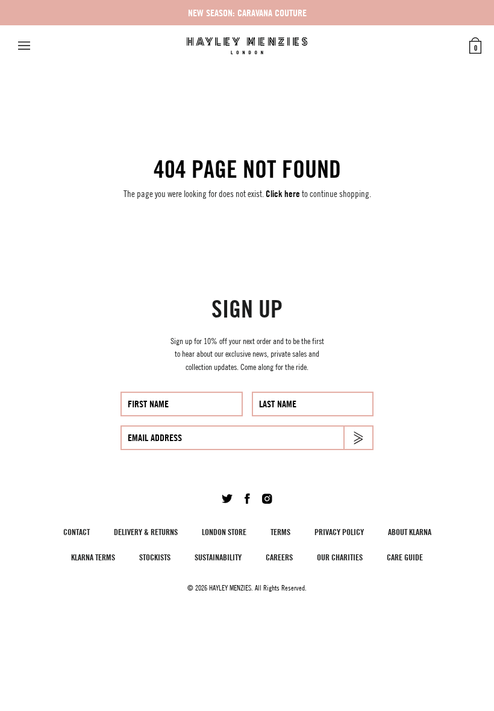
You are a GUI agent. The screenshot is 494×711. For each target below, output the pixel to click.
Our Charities (340, 557)
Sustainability (218, 557)
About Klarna (409, 532)
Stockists (154, 557)
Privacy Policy (339, 532)
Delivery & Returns (146, 532)
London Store (224, 532)
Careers (279, 557)
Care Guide (405, 557)
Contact (76, 532)
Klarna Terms (93, 557)
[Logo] (247, 45)
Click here (283, 193)
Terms (280, 532)
